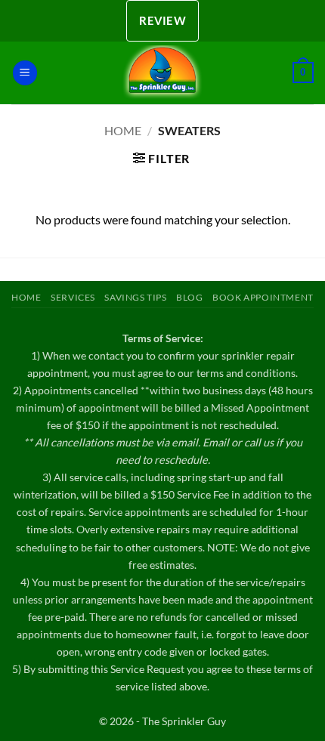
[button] (25, 72)
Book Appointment (263, 297)
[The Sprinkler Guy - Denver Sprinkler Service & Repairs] (162, 73)
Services (73, 297)
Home (122, 130)
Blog (189, 297)
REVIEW (162, 20)
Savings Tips (135, 297)
